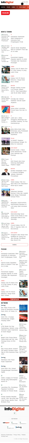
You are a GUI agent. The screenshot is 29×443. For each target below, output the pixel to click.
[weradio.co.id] (10, 394)
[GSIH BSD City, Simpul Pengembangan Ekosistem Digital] (23, 369)
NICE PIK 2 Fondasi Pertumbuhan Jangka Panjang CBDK (7, 318)
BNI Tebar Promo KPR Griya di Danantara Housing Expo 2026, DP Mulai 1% (10, 309)
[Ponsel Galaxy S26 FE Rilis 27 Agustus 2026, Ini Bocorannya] (5, 226)
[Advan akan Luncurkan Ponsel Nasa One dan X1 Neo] (5, 109)
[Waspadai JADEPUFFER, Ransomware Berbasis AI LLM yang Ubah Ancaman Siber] (5, 204)
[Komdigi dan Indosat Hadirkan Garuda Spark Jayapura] (5, 100)
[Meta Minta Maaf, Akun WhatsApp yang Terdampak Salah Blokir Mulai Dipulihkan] (5, 130)
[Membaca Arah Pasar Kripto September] (23, 360)
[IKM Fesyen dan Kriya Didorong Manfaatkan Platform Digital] (5, 162)
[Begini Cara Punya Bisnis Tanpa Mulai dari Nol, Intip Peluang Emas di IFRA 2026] (23, 338)
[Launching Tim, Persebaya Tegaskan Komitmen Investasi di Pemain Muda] (23, 388)
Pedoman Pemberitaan (6, 434)
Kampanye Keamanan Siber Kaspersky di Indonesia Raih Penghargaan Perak (10, 255)
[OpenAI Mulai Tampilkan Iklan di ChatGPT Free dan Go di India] (5, 49)
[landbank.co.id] (10, 305)
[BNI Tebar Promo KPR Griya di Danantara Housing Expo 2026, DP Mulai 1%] (23, 308)
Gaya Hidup (22, 7)
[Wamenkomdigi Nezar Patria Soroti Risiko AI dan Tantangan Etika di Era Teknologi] (5, 215)
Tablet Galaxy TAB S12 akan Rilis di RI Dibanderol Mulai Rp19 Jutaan (19, 183)
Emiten (3, 7)
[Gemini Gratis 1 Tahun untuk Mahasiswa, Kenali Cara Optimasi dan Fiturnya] (5, 151)
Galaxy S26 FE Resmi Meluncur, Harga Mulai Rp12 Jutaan (18, 79)
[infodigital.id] (6, 423)
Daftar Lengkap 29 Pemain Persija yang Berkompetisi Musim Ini (9, 379)
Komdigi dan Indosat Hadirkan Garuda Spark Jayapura (18, 100)
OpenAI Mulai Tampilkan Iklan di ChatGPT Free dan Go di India (19, 49)
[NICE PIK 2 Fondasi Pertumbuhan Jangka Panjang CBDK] (23, 318)
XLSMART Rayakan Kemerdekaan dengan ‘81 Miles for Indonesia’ (19, 142)
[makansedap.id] (10, 335)
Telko (8, 7)
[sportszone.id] (10, 324)
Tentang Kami (4, 436)
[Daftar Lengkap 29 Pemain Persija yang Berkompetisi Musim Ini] (23, 378)
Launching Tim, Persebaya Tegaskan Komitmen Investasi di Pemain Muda (9, 389)
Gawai (13, 7)
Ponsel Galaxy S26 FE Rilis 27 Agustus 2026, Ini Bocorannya (19, 227)
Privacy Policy (17, 434)
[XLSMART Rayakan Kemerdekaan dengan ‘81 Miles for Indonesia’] (5, 141)
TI (17, 7)
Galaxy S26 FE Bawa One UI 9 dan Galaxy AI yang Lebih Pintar (19, 70)
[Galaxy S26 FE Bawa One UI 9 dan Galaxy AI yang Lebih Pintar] (5, 69)
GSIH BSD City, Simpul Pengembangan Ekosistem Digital (9, 370)
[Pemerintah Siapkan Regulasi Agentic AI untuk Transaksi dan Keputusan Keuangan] (5, 58)
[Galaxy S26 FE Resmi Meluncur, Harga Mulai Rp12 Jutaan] (5, 79)
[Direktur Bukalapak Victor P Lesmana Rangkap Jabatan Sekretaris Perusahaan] (5, 172)
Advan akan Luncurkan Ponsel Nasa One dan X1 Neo (19, 110)
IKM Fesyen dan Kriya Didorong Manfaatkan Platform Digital (18, 162)
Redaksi (24, 434)
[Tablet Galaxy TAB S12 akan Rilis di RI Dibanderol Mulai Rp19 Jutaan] (5, 183)
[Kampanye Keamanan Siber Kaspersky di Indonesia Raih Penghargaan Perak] (5, 37)
